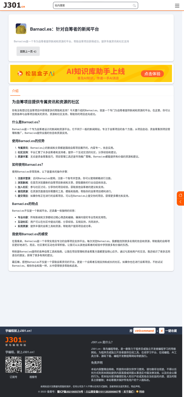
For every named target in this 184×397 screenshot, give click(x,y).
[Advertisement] (91, 298)
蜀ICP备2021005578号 (70, 391)
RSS (141, 391)
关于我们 (128, 391)
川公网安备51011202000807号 (103, 391)
